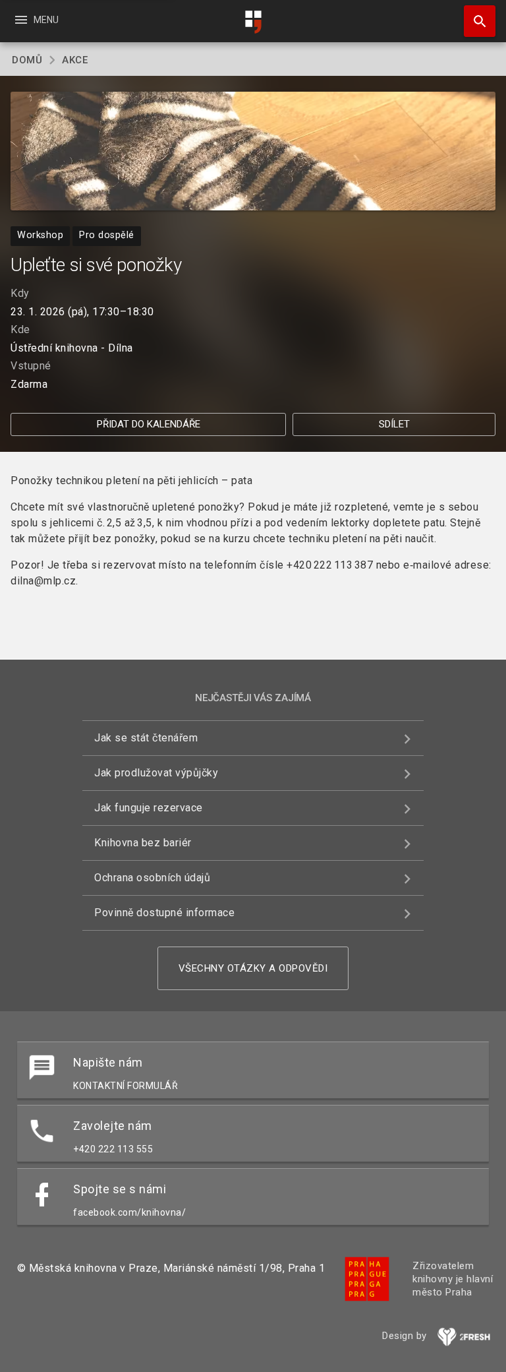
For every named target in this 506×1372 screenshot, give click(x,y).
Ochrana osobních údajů (152, 877)
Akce (75, 60)
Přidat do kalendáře (148, 424)
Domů (27, 60)
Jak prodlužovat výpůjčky (156, 772)
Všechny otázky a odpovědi (253, 968)
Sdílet (394, 424)
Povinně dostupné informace (164, 912)
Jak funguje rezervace (148, 807)
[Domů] (253, 22)
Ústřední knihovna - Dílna (72, 348)
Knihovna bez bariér (143, 842)
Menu (36, 20)
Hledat (475, 21)
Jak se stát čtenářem (146, 738)
